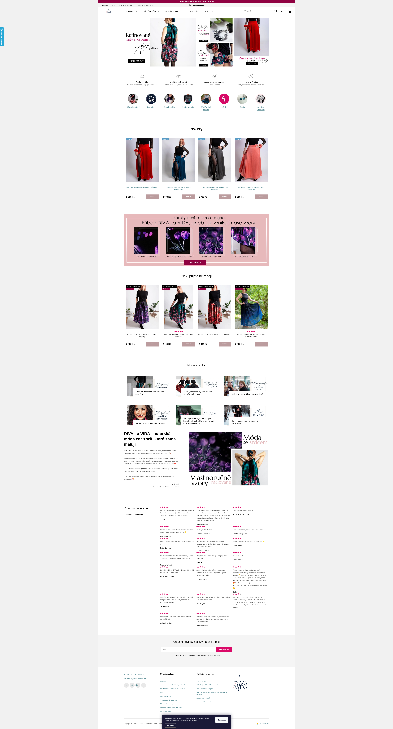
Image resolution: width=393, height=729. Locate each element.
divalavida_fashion (132, 685)
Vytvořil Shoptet (264, 724)
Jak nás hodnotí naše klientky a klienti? (172, 685)
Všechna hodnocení (134, 515)
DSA (161, 692)
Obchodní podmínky (166, 704)
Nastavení (170, 725)
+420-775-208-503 (135, 674)
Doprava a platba (165, 711)
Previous (126, 169)
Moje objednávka (165, 696)
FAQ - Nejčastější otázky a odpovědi (207, 685)
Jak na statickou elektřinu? (204, 702)
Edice (113, 5)
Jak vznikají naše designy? (204, 689)
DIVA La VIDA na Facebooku (126, 685)
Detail (152, 197)
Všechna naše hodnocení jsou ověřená (172, 689)
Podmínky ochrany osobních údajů (171, 708)
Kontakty (105, 5)
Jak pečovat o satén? (203, 698)
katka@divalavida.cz (136, 678)
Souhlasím (222, 720)
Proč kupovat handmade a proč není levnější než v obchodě (212, 693)
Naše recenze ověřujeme (145, 5)
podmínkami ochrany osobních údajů (207, 655)
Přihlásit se (224, 649)
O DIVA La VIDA (201, 681)
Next (267, 169)
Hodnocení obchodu (125, 5)
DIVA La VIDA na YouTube (137, 685)
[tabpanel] (133, 102)
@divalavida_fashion (143, 685)
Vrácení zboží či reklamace (168, 700)
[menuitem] (131, 11)
